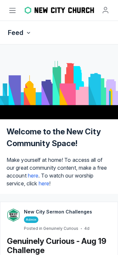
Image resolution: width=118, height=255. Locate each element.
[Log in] (105, 10)
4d (86, 228)
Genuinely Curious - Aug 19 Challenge (56, 245)
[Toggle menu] (12, 10)
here (33, 175)
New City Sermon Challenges (58, 211)
